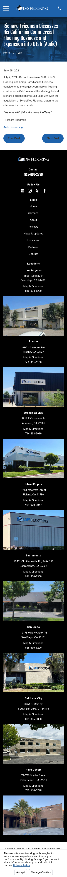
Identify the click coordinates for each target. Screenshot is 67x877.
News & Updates (33, 233)
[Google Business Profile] (22, 191)
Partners (33, 247)
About (33, 220)
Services (33, 213)
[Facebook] (44, 191)
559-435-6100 (33, 362)
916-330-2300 (33, 576)
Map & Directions (33, 286)
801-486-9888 (33, 719)
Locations (33, 240)
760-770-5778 (33, 790)
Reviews (33, 226)
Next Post (53, 138)
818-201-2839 (33, 174)
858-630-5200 (33, 647)
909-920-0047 (33, 505)
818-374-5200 (33, 290)
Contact (33, 253)
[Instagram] (30, 191)
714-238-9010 (33, 433)
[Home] (32, 8)
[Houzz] (37, 191)
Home (33, 206)
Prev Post (14, 138)
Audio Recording (13, 127)
